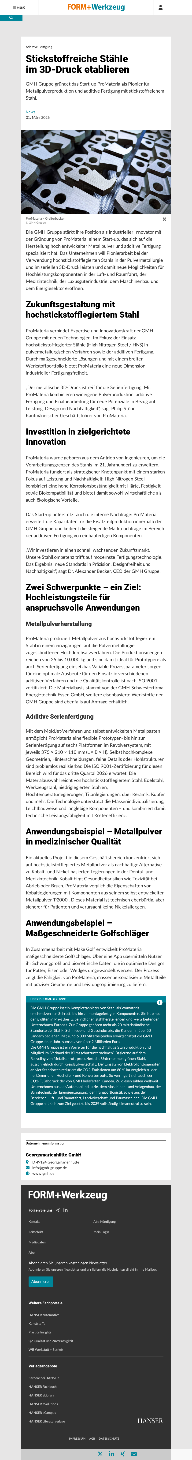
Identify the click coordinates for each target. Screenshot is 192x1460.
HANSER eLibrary (41, 1395)
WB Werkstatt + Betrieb (46, 1349)
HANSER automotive (44, 1315)
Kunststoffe (37, 1323)
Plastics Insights (40, 1332)
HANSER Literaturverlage (47, 1421)
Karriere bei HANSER (44, 1378)
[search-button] (11, 18)
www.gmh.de (43, 1173)
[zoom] (164, 219)
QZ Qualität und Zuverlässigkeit (51, 1341)
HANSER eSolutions (43, 1404)
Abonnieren (41, 1282)
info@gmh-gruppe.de (49, 1168)
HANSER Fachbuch (43, 1387)
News (30, 112)
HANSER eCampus (42, 1413)
